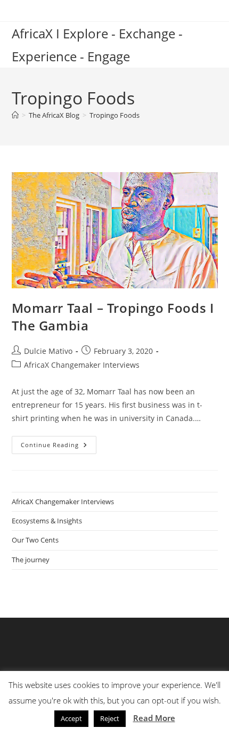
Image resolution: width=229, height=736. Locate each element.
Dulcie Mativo (48, 351)
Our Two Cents (35, 540)
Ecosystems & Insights (47, 520)
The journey (31, 559)
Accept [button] (71, 718)
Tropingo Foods (114, 115)
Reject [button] (109, 718)
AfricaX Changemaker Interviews (82, 365)
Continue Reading (58, 447)
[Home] (15, 115)
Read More (154, 718)
